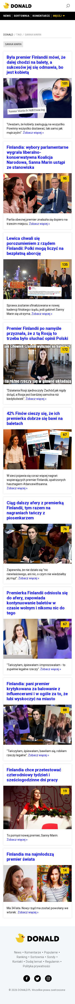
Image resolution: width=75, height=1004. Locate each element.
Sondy (51, 957)
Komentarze (33, 952)
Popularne (51, 952)
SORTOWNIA (21, 15)
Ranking (22, 957)
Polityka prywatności (36, 966)
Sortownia (37, 957)
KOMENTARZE (41, 15)
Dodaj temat (34, 961)
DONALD (8, 34)
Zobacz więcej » (33, 132)
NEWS (7, 15)
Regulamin (52, 961)
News (17, 952)
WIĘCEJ (57, 15)
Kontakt (17, 961)
